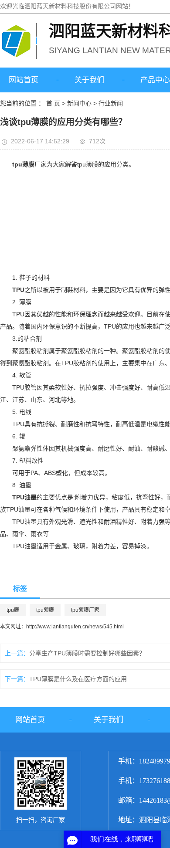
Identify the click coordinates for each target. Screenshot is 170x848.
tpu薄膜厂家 (85, 610)
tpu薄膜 (45, 610)
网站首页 (23, 80)
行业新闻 (111, 103)
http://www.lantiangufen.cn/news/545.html (75, 627)
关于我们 (89, 80)
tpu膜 (13, 610)
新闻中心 (79, 103)
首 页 (53, 103)
